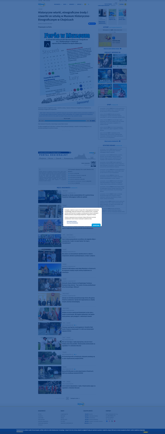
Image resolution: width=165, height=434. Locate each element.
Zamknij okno (96, 225)
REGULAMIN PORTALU (72, 221)
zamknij (146, 432)
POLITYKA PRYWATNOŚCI (72, 223)
